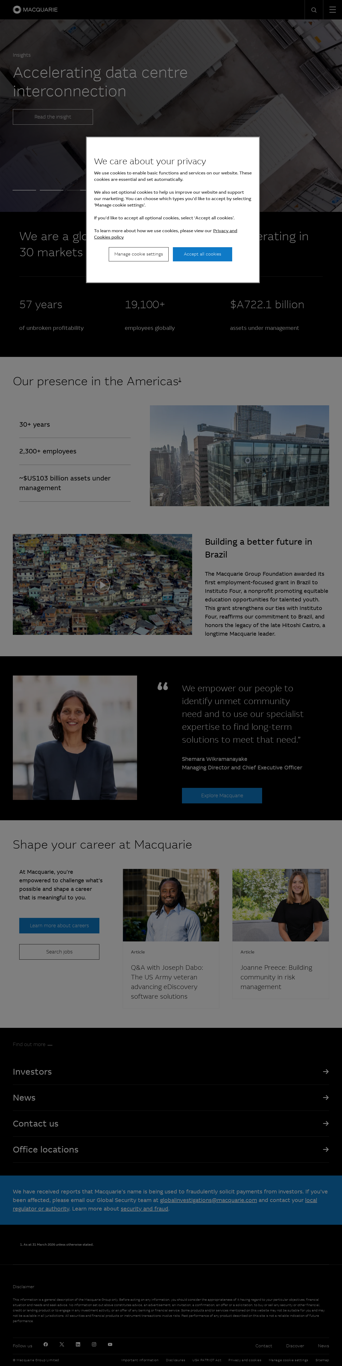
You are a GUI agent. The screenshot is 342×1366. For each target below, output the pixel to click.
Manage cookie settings (138, 254)
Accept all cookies (202, 254)
